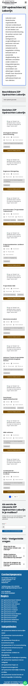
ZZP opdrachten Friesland (9, 608)
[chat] (25, 683)
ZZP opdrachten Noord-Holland (11, 600)
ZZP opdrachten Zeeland (9, 606)
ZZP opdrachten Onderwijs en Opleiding (13, 657)
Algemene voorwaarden (11, 683)
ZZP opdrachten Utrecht (8, 612)
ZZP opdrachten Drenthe (9, 618)
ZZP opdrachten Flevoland (9, 602)
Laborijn (7, 137)
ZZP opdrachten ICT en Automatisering (13, 645)
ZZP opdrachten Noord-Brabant (11, 614)
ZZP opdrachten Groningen (9, 616)
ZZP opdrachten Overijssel (9, 610)
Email (3, 524)
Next (15, 496)
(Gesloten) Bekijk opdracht (14, 150)
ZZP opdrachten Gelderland (10, 620)
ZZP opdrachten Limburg (9, 622)
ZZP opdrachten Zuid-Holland (10, 604)
